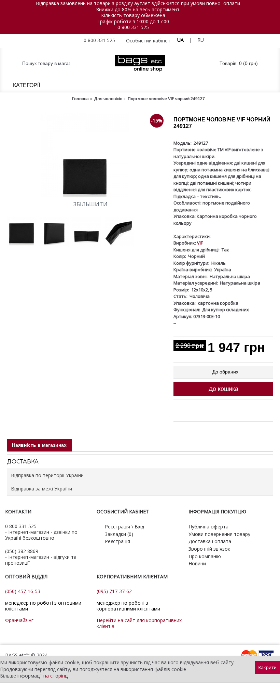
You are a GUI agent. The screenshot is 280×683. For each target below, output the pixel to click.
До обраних (225, 372)
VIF (200, 243)
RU (200, 40)
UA (180, 40)
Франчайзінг (19, 620)
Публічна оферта (208, 526)
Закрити (267, 667)
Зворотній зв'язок (209, 549)
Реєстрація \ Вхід (124, 526)
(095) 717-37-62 (114, 591)
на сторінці (56, 675)
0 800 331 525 (133, 27)
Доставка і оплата (209, 541)
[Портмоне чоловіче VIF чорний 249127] (87, 155)
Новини (197, 563)
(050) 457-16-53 (22, 591)
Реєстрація (117, 541)
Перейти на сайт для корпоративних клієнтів (139, 623)
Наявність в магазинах (39, 445)
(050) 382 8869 (21, 551)
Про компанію (204, 556)
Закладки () (119, 534)
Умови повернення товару (219, 534)
